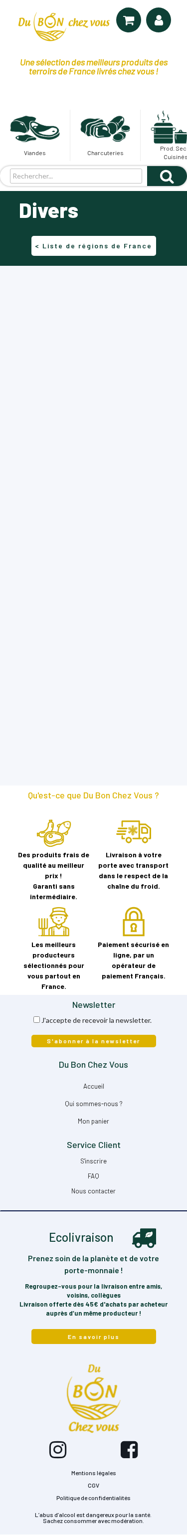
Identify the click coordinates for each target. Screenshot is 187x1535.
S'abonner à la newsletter (93, 1040)
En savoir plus (94, 1336)
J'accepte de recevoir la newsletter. (96, 1020)
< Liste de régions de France (93, 245)
